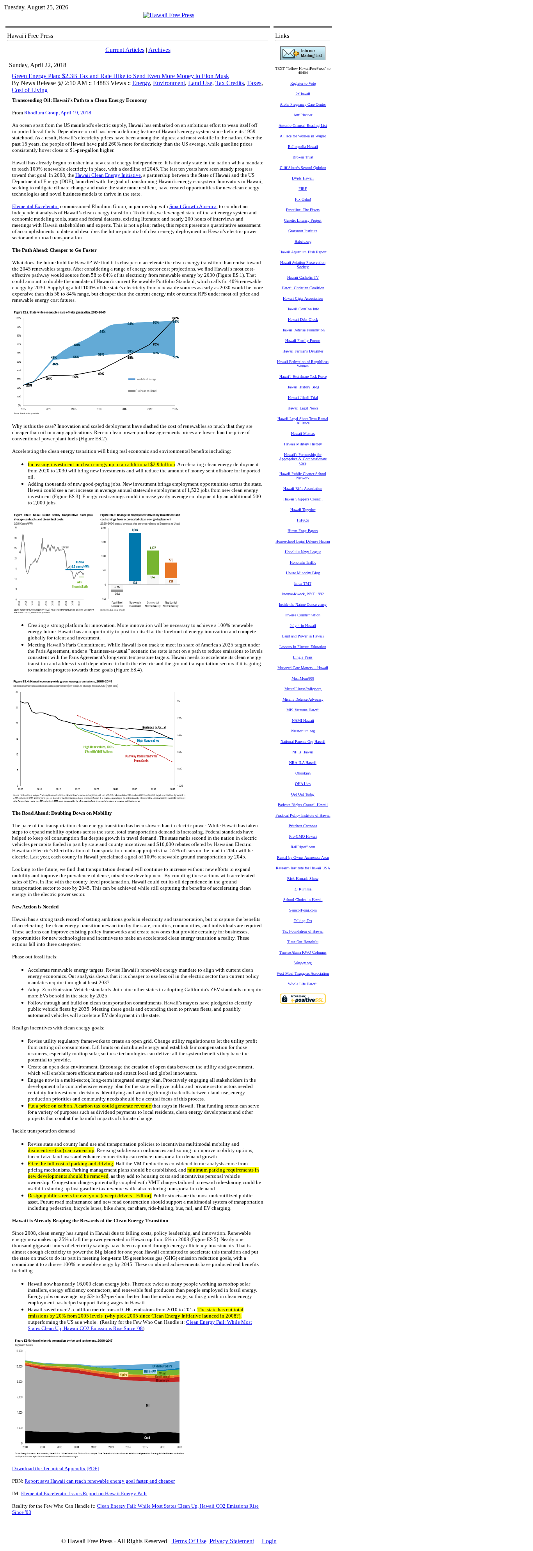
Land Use (200, 83)
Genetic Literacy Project (303, 220)
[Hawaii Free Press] (168, 15)
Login (269, 1541)
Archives (159, 49)
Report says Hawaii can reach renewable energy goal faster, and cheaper (100, 1481)
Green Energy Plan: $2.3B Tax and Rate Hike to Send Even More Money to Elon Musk (120, 76)
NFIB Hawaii (302, 752)
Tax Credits (229, 83)
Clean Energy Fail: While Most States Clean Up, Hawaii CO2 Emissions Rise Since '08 (140, 1325)
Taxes (254, 83)
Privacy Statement (232, 1541)
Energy (141, 83)
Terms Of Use (189, 1541)
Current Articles (124, 49)
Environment (169, 83)
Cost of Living (30, 90)
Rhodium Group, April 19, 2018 (57, 113)
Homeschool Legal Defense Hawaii (302, 541)
